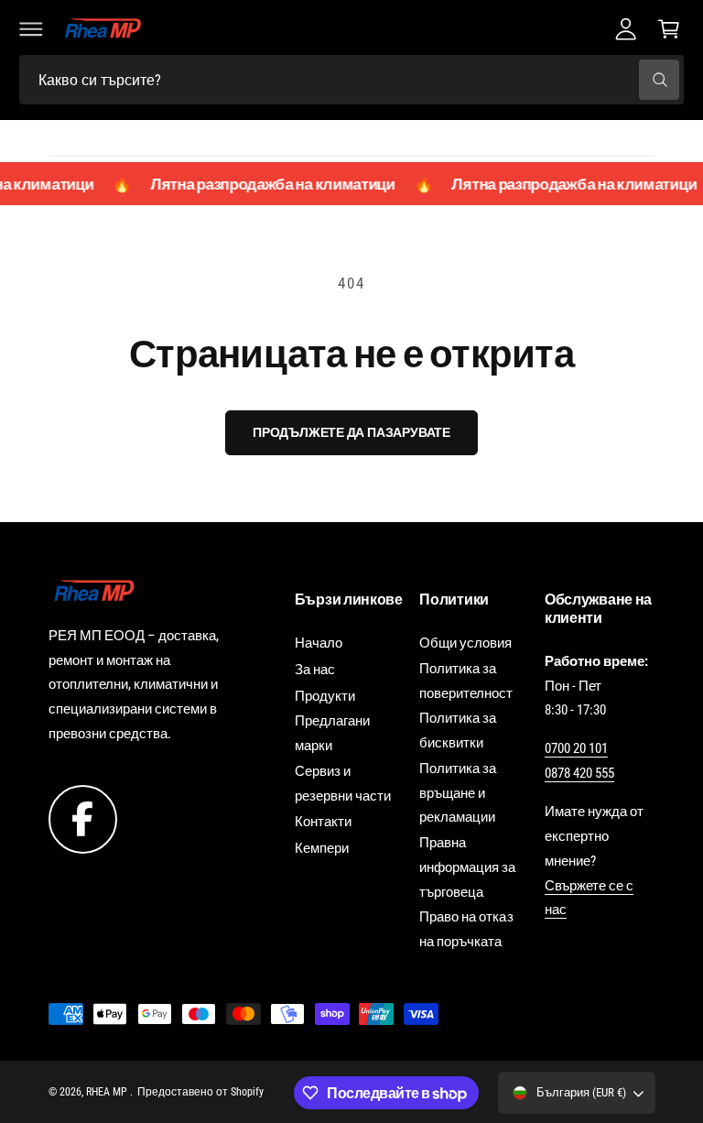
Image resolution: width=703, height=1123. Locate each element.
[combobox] (351, 80)
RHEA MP (108, 1091)
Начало (318, 643)
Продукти (325, 696)
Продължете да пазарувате (351, 432)
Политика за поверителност (466, 681)
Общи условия (465, 643)
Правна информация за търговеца (467, 867)
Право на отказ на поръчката (466, 929)
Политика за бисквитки (457, 730)
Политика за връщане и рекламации (457, 793)
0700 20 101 (576, 748)
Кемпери (322, 848)
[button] (31, 28)
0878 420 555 (579, 773)
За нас (315, 669)
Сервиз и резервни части (343, 783)
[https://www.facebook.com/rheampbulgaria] (83, 818)
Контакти (323, 821)
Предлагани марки (332, 733)
